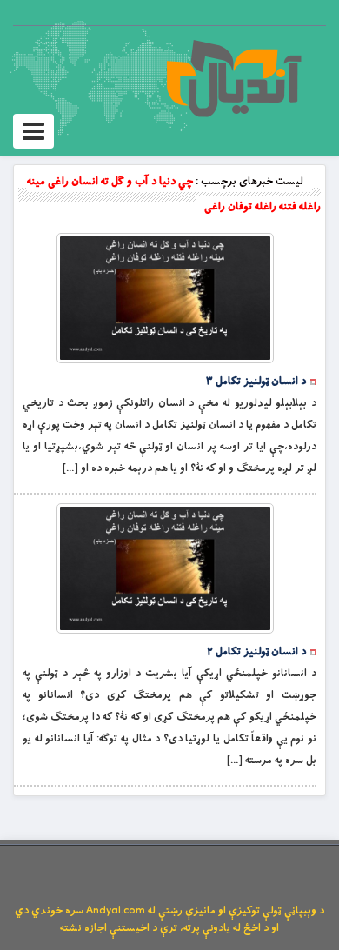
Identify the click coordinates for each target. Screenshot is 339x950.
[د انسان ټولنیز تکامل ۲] (165, 568)
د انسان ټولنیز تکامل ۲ (256, 651)
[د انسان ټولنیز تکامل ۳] (165, 298)
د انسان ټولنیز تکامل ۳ (256, 381)
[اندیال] (233, 78)
